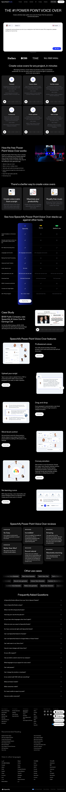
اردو (18, 781)
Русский (35, 769)
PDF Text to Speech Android (7, 737)
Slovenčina (36, 775)
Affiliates (35, 717)
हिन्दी (50, 765)
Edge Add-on (4, 721)
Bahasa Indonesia (21, 779)
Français (3, 765)
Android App (4, 712)
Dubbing (14, 712)
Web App (3, 717)
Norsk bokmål (52, 767)
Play (58, 48)
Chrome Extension (5, 719)
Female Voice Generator (6, 739)
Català (51, 779)
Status (35, 721)
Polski (3, 769)
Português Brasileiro (22, 769)
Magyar (19, 761)
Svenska (35, 771)
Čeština (19, 763)
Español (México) (21, 771)
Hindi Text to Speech (38, 746)
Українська (52, 769)
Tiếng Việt (19, 773)
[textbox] (33, 36)
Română (35, 773)
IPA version (20, 439)
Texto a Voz (4, 750)
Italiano (3, 767)
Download (31, 1)
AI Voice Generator (16, 710)
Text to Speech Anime (6, 742)
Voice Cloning (15, 714)
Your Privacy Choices (38, 789)
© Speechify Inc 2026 (60, 789)
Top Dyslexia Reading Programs (8, 741)
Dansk (35, 763)
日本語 (19, 767)
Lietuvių (51, 777)
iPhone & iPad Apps (5, 710)
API (35, 1)
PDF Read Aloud (5, 748)
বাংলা (34, 779)
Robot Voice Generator (38, 741)
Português (52, 773)
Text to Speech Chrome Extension (8, 746)
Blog (35, 714)
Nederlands (52, 763)
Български (4, 775)
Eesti (3, 777)
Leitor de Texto (37, 750)
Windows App (4, 716)
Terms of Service (46, 789)
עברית (3, 779)
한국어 (35, 767)
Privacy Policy (53, 789)
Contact (35, 712)
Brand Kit (35, 725)
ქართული (20, 775)
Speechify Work (15, 716)
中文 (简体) (36, 761)
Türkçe (3, 773)
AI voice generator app (14, 161)
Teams (24, 713)
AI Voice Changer (37, 742)
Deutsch (35, 765)
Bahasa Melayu (5, 781)
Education (25, 715)
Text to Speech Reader (38, 737)
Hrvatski (19, 777)
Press (35, 723)
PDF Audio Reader (5, 744)
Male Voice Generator (38, 739)
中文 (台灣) (52, 761)
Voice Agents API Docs (27, 720)
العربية (3, 761)
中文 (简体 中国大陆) (6, 763)
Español (3, 771)
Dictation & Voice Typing (6, 735)
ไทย (50, 771)
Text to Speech (5, 709)
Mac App (3, 714)
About (35, 710)
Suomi (19, 765)
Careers (35, 716)
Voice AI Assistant (37, 735)
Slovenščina (52, 775)
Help (35, 719)
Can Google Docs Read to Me (40, 744)
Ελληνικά (35, 777)
